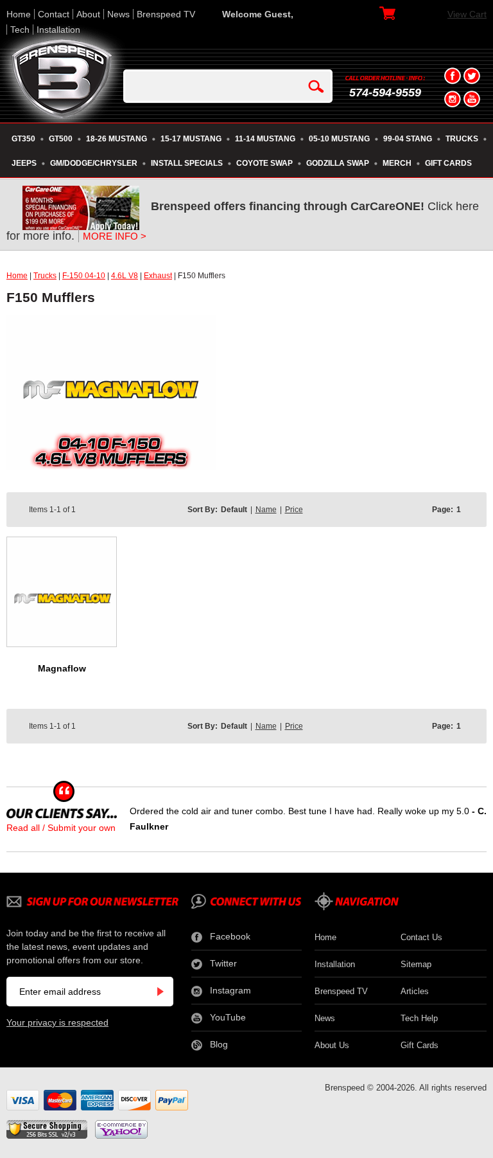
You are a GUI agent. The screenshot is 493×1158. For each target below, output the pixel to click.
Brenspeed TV (166, 14)
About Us (332, 1045)
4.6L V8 (124, 275)
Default (234, 509)
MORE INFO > (114, 236)
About (88, 14)
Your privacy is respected (57, 1022)
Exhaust (158, 275)
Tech (20, 29)
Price (294, 509)
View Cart (467, 14)
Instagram (230, 990)
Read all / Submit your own (61, 828)
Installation (58, 29)
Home (18, 14)
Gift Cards (419, 1045)
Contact (53, 14)
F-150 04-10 (83, 275)
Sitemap (416, 964)
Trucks (44, 275)
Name (266, 509)
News (118, 14)
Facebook (230, 936)
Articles (415, 991)
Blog (219, 1044)
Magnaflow (62, 668)
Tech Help (419, 1018)
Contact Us (421, 937)
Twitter (223, 963)
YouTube (228, 1017)
